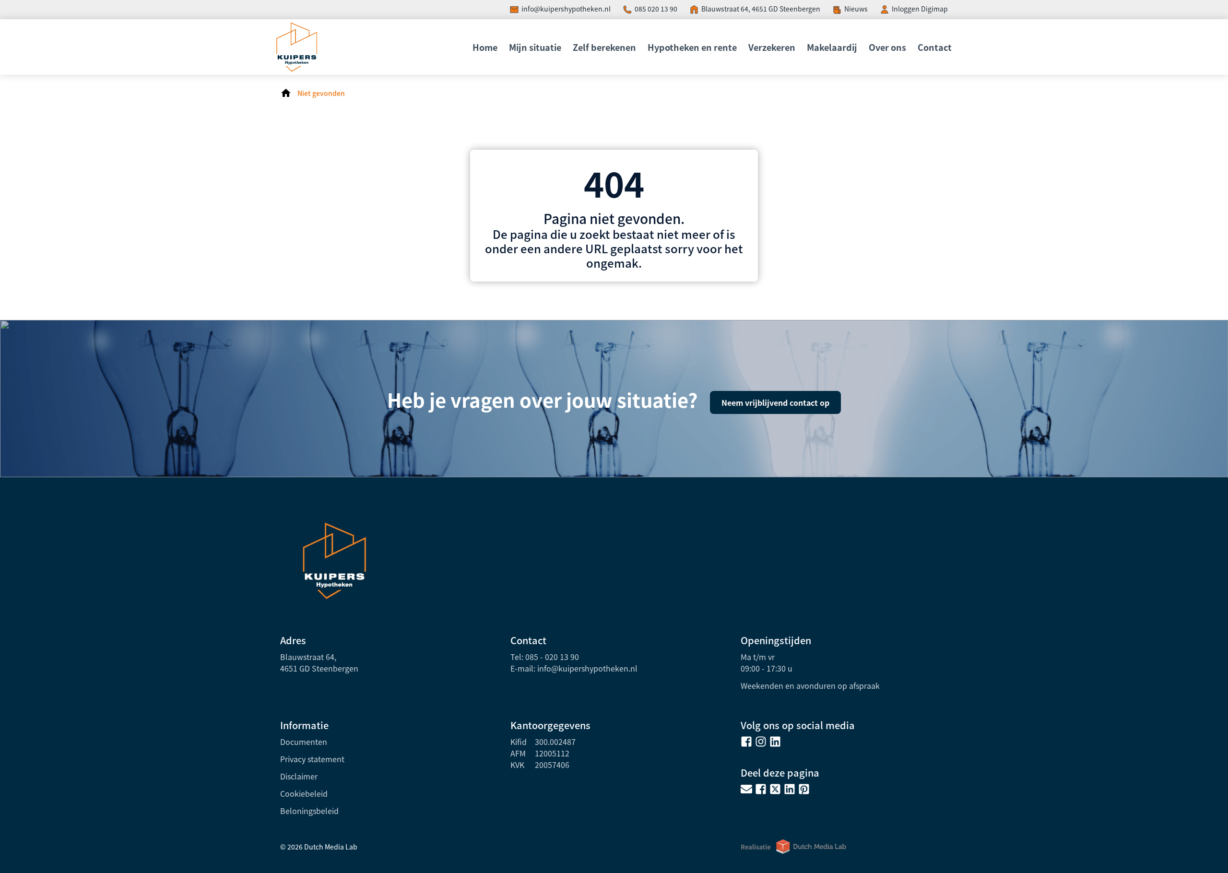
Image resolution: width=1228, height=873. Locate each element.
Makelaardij (832, 47)
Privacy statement (312, 759)
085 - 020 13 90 (552, 656)
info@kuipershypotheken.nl (566, 8)
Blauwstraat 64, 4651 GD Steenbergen (760, 8)
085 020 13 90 (656, 8)
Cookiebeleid (304, 793)
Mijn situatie (535, 47)
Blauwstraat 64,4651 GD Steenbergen (319, 662)
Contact (935, 47)
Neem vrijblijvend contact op (775, 402)
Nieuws (856, 8)
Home (484, 47)
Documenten (303, 741)
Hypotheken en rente (692, 47)
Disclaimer (299, 776)
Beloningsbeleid (309, 810)
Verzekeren (771, 47)
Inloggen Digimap (920, 8)
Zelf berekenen (604, 47)
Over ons (887, 47)
